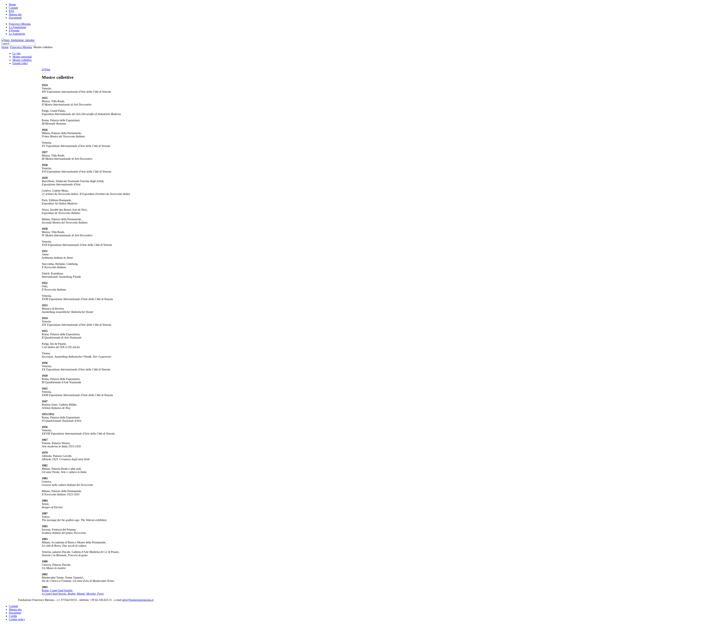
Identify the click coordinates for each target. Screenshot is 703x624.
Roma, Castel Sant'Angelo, (73, 592)
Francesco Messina (21, 47)
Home (5, 47)
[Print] (46, 69)
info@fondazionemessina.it (138, 599)
